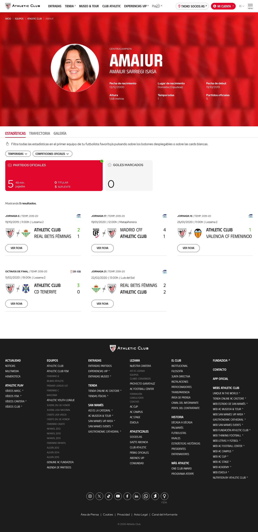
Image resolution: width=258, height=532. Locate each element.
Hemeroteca (12, 376)
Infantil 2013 (54, 438)
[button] (54, 175)
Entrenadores (180, 454)
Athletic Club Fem (58, 371)
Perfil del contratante (185, 408)
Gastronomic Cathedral (103, 431)
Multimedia (12, 371)
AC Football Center (142, 388)
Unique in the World (225, 393)
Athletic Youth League (61, 400)
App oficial (220, 379)
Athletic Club (34, 18)
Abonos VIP (137, 457)
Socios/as (136, 436)
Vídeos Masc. (13, 390)
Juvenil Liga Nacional (58, 409)
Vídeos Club (12, 406)
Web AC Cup (219, 456)
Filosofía (177, 371)
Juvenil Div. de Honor (58, 405)
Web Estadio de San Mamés (229, 403)
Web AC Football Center (227, 445)
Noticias (10, 365)
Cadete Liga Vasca (57, 414)
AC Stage (135, 417)
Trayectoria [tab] (39, 133)
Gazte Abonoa (139, 442)
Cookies (108, 514)
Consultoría (137, 397)
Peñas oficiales (139, 452)
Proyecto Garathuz (142, 383)
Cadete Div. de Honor (58, 419)
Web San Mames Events (227, 424)
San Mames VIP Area (100, 421)
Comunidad (137, 463)
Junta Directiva (180, 376)
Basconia (52, 395)
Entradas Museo (98, 376)
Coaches (134, 401)
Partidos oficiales (218, 95)
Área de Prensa (180, 397)
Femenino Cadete (56, 423)
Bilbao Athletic (55, 380)
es (240, 6)
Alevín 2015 (53, 457)
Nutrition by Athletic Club (229, 477)
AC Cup (134, 406)
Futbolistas (178, 432)
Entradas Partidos (100, 365)
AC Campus (136, 411)
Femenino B (53, 376)
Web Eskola (220, 472)
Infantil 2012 (54, 428)
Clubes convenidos (140, 378)
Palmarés (177, 427)
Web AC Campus (222, 451)
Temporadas (166, 95)
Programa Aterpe (182, 473)
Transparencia (180, 392)
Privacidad (123, 514)
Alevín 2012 (53, 447)
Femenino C (53, 390)
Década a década (181, 422)
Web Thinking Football (227, 435)
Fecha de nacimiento (123, 83)
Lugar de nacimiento (171, 83)
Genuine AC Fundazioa (60, 462)
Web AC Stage (221, 461)
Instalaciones (179, 381)
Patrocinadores (181, 386)
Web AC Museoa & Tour (227, 409)
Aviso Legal (141, 514)
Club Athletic (138, 447)
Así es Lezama (137, 370)
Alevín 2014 (53, 452)
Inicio (8, 18)
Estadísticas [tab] (15, 133)
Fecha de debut (216, 83)
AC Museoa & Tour (99, 415)
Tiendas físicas (97, 396)
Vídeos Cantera (14, 401)
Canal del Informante (185, 402)
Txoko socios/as (193, 6)
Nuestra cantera (140, 365)
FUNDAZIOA (220, 360)
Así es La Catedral (99, 410)
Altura (114, 95)
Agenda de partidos (59, 467)
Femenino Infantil (56, 442)
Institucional (179, 365)
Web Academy (221, 467)
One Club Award (181, 468)
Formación (136, 393)
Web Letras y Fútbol (225, 440)
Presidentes (178, 448)
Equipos (19, 18)
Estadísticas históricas (185, 443)
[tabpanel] (129, 231)
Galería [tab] (60, 133)
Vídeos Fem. (12, 396)
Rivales (175, 438)
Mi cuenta (224, 6)
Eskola (134, 422)
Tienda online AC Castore (103, 390)
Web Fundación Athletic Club (230, 430)
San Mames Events (99, 426)
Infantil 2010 (54, 433)
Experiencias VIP (98, 371)
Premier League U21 (57, 385)
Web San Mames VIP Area (228, 414)
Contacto (219, 369)
